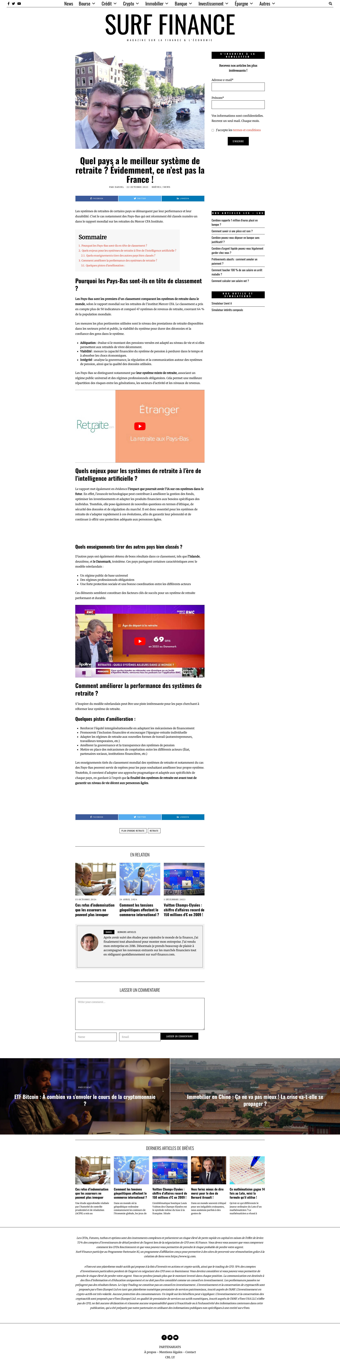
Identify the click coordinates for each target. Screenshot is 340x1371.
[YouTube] (19, 3)
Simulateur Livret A (222, 303)
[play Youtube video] (140, 426)
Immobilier (154, 3)
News (68, 3)
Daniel (119, 187)
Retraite (154, 830)
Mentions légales (170, 1352)
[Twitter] (13, 3)
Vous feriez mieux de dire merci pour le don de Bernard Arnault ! (207, 1193)
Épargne (241, 3)
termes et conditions (247, 130)
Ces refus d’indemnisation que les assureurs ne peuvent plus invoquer (95, 909)
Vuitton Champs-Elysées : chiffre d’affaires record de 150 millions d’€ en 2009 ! (184, 909)
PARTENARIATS (170, 1347)
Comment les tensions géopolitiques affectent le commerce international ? (139, 909)
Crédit (107, 3)
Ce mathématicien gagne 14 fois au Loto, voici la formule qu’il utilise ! (247, 1193)
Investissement (211, 3)
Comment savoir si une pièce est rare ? (232, 231)
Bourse (84, 3)
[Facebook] (8, 3)
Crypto (128, 3)
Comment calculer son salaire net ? (230, 281)
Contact (190, 1352)
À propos (150, 1352)
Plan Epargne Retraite (132, 830)
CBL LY (170, 1357)
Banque (181, 3)
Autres (264, 3)
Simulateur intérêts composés (227, 310)
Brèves (156, 187)
